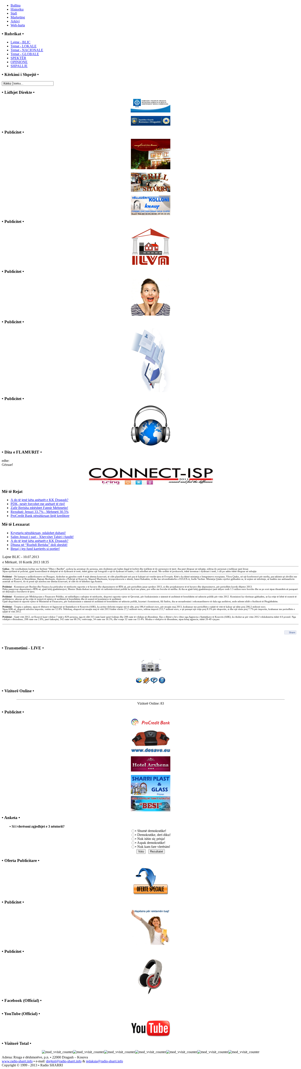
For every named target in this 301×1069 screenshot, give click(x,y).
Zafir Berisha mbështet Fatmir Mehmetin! (39, 508)
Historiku (17, 9)
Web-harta (18, 25)
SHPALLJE (19, 66)
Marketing (18, 17)
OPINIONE (19, 62)
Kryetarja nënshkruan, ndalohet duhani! (38, 533)
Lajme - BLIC (20, 42)
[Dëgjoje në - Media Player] (139, 682)
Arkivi (15, 21)
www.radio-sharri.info (17, 1061)
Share (292, 632)
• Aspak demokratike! (150, 843)
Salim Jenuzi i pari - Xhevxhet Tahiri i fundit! (42, 537)
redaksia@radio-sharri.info (104, 1061)
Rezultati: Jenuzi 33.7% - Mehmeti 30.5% (40, 512)
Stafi (14, 13)
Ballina (15, 5)
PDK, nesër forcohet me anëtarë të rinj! (38, 504)
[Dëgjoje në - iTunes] (161, 682)
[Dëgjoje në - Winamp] (146, 682)
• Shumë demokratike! (150, 831)
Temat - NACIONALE (27, 50)
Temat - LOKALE (24, 46)
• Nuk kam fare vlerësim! (152, 847)
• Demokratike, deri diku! (153, 835)
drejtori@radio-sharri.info (64, 1061)
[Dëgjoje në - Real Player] (154, 682)
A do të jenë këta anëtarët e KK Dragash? (39, 500)
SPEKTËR (18, 58)
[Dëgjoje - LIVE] (150, 663)
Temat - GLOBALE (25, 54)
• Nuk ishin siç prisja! (150, 839)
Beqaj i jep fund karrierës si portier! (35, 549)
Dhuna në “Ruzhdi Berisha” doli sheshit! (39, 545)
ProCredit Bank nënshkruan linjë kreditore (40, 516)
